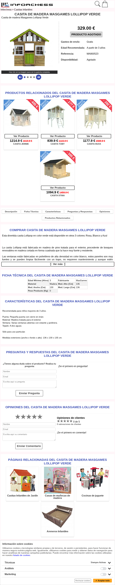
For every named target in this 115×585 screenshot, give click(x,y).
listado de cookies (21, 555)
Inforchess (6, 9)
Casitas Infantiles (23, 9)
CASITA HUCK (94, 144)
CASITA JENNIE (21, 144)
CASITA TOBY (58, 144)
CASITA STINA (57, 195)
